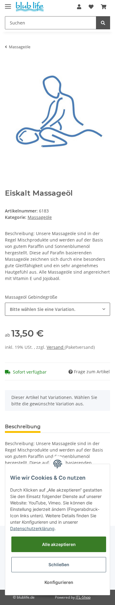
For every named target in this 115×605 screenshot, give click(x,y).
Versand (56, 347)
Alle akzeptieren (59, 544)
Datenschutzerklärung (32, 528)
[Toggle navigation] (8, 4)
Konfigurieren (58, 582)
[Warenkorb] (103, 7)
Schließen (58, 564)
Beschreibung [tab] (22, 427)
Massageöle (40, 217)
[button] (79, 7)
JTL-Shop (83, 597)
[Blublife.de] (30, 7)
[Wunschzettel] (91, 7)
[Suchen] (103, 22)
